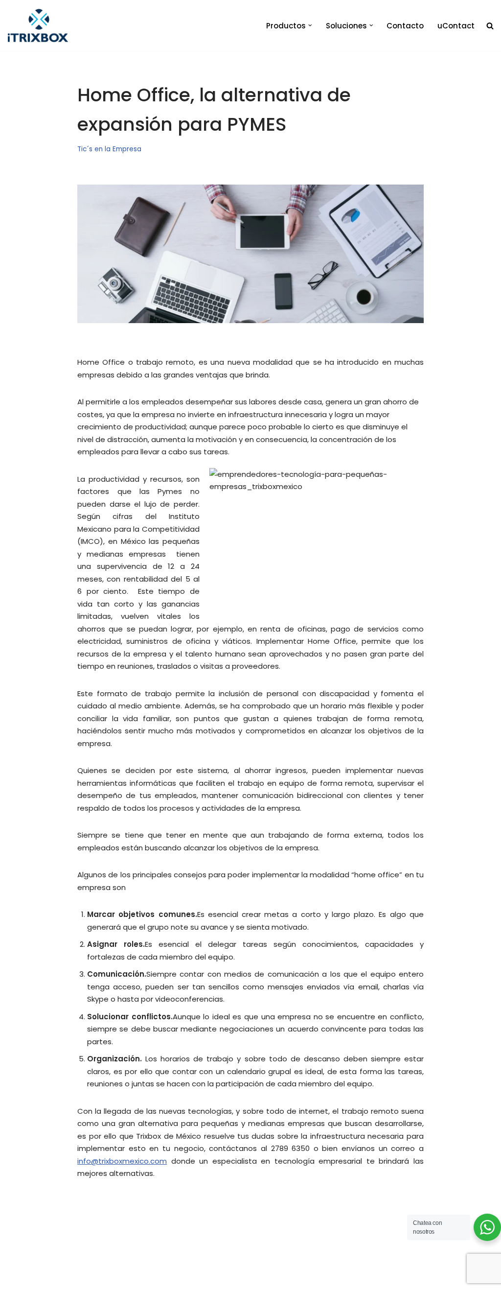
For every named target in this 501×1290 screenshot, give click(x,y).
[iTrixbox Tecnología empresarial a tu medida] (37, 25)
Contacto (405, 26)
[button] (310, 25)
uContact (456, 26)
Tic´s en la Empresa (109, 149)
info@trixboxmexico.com (122, 1161)
